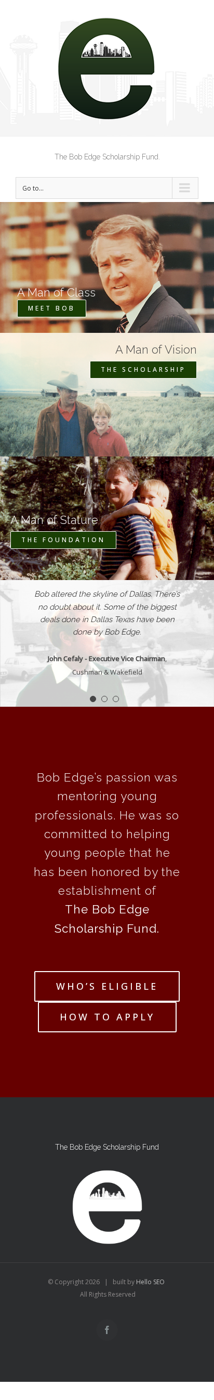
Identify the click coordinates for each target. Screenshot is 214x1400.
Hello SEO (150, 1281)
